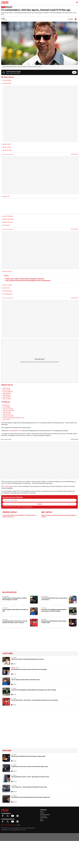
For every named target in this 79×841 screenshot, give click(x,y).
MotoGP (13, 667)
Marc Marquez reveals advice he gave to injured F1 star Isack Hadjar (29, 669)
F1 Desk (3, 18)
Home (3, 7)
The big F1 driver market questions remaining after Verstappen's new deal (14, 598)
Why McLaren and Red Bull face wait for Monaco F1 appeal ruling (53, 621)
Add (74, 72)
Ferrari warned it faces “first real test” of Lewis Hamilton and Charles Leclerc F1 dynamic (14, 621)
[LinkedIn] (18, 816)
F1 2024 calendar (9, 486)
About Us (42, 811)
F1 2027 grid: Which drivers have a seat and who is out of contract (54, 598)
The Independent (13, 431)
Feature (6, 596)
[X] (8, 816)
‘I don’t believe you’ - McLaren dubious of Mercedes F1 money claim (29, 787)
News (10, 7)
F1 (6, 7)
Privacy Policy (29, 507)
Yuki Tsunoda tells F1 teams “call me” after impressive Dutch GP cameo (30, 777)
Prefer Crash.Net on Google (13, 71)
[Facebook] (3, 816)
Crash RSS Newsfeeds (45, 814)
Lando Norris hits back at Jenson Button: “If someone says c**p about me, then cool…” (19, 516)
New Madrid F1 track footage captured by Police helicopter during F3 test (30, 797)
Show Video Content (39, 359)
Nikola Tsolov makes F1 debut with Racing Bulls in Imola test (24, 279)
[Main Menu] (77, 2)
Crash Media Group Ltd (10, 825)
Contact (42, 813)
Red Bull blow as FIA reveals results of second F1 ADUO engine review (29, 766)
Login (41, 819)
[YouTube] (13, 816)
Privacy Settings (43, 817)
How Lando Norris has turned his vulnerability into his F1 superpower (28, 281)
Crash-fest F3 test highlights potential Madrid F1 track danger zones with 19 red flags (54, 610)
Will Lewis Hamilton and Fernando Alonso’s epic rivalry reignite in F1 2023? (58, 516)
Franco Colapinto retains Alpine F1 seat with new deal (15, 610)
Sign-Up (42, 820)
